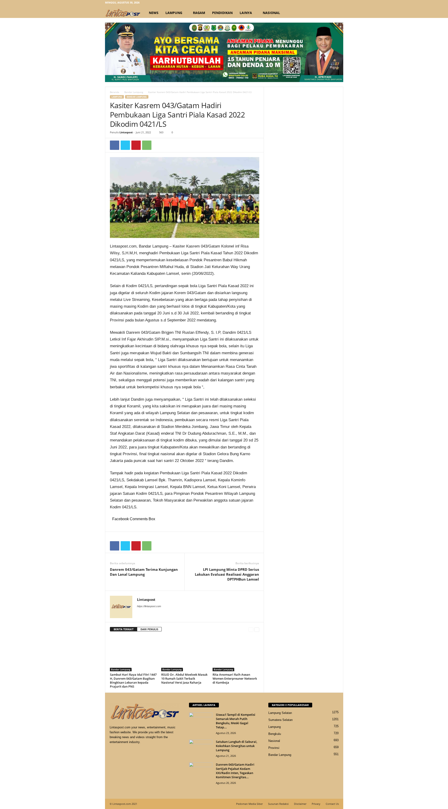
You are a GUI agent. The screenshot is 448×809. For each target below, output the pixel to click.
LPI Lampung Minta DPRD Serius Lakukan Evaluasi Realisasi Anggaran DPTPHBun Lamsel (227, 574)
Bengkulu (274, 734)
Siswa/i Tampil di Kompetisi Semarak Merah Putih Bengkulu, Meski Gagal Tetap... (235, 721)
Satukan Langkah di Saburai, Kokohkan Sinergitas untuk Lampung (236, 746)
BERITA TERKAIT (123, 629)
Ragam (199, 12)
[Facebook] (318, 3)
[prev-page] (250, 629)
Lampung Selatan (280, 713)
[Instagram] (325, 3)
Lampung (173, 12)
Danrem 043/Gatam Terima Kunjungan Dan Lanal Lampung (144, 572)
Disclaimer (300, 804)
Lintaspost (126, 132)
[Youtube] (340, 3)
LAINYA (246, 12)
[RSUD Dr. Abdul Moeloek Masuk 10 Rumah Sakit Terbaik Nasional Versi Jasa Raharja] (184, 653)
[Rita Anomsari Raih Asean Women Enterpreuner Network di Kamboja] (236, 653)
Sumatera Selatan (280, 720)
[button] (336, 13)
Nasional (271, 12)
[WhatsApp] (146, 145)
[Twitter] (332, 3)
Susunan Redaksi (278, 804)
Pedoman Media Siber (249, 804)
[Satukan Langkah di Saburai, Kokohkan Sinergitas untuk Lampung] (200, 748)
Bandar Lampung (133, 92)
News (153, 12)
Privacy (316, 804)
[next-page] (256, 629)
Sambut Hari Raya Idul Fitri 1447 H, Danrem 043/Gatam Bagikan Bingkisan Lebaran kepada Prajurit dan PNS (133, 680)
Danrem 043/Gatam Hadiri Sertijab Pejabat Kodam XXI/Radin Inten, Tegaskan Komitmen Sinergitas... (235, 770)
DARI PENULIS (149, 629)
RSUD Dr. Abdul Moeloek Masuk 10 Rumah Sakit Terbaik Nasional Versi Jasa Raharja (184, 678)
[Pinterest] (136, 145)
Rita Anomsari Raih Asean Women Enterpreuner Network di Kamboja (235, 678)
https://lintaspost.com (149, 606)
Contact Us (332, 804)
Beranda (114, 92)
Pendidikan (222, 12)
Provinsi (273, 748)
